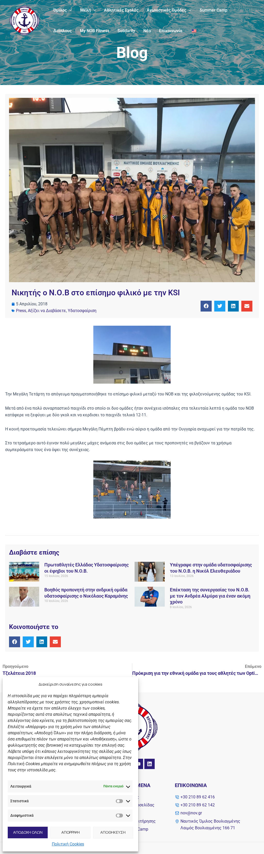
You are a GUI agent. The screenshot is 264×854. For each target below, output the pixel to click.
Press (21, 310)
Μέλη (85, 10)
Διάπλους (62, 30)
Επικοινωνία (170, 30)
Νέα (147, 30)
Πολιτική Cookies (68, 844)
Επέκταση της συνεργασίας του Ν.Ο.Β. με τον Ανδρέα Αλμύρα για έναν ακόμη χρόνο (210, 596)
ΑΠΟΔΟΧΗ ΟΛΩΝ (28, 832)
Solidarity (126, 30)
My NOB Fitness (94, 30)
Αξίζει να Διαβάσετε (47, 310)
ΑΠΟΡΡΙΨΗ (70, 832)
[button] (69, 10)
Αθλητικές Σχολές (121, 10)
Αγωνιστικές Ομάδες (166, 10)
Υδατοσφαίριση (82, 310)
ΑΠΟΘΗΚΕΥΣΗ (113, 832)
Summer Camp (213, 10)
